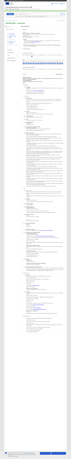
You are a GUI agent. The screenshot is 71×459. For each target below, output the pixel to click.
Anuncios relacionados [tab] (10, 29)
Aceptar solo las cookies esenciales (58, 453)
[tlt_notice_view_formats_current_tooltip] (62, 74)
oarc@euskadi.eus (36, 285)
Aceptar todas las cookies (45, 453)
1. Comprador (9, 50)
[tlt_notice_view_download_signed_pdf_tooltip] (31, 56)
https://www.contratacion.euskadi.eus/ (39, 309)
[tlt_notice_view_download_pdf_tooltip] (23, 63)
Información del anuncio (11, 60)
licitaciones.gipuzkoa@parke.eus (35, 41)
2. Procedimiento (10, 52)
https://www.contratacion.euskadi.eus (46, 230)
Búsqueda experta (35, 16)
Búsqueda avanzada (28, 16)
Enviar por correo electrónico (12, 42)
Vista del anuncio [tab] (9, 26)
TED (6, 20)
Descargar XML (12, 33)
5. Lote (8, 55)
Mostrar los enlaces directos (12, 37)
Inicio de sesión (56, 3)
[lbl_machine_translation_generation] (34, 67)
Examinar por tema (43, 16)
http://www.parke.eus (37, 307)
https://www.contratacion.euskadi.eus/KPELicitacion (45, 236)
